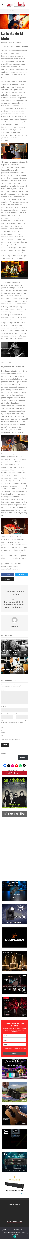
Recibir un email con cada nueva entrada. (10, 739)
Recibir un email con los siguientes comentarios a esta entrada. (13, 731)
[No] (27, 1233)
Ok (15, 1236)
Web (17, 713)
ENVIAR (14, 1053)
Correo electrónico (5, 713)
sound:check (4, 42)
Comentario (4, 690)
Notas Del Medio (12, 42)
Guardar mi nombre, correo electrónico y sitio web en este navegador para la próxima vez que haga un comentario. (14, 722)
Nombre (3, 706)
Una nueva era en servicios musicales (15, 591)
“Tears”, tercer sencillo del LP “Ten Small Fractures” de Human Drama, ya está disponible (13, 603)
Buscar (3, 754)
